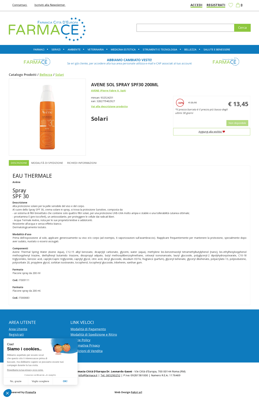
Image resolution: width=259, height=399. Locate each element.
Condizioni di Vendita (86, 351)
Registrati (215, 5)
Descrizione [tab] (19, 163)
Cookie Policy (80, 340)
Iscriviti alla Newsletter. (50, 5)
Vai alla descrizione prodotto (109, 106)
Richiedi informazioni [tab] (82, 163)
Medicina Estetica (123, 49)
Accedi (196, 5)
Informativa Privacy (85, 345)
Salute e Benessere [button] (217, 49)
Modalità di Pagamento (88, 329)
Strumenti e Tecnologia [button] (160, 49)
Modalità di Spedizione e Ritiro (93, 334)
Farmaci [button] (38, 49)
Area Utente (18, 329)
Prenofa (30, 392)
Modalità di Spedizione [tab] (47, 163)
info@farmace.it (88, 375)
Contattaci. (19, 5)
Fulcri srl (136, 392)
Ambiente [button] (74, 49)
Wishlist (230, 5)
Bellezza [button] (190, 49)
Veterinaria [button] (96, 49)
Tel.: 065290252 (110, 375)
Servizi (56, 49)
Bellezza (45, 74)
